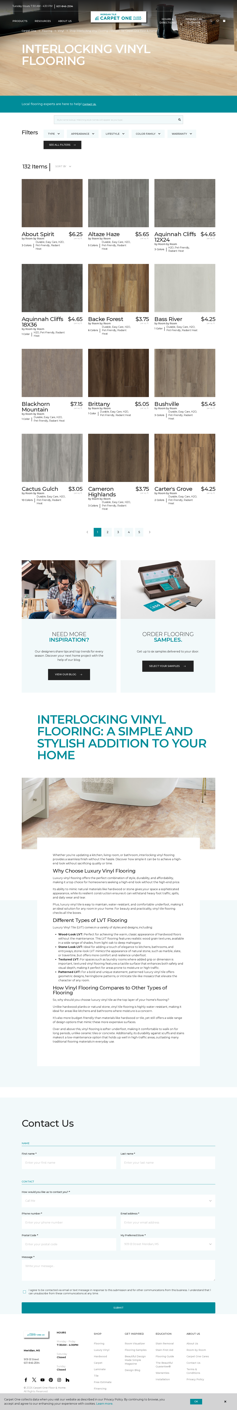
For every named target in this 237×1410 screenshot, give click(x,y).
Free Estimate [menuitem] (103, 1382)
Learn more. (104, 1403)
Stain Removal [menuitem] (165, 1343)
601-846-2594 (64, 6)
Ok (196, 1401)
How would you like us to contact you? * (46, 1192)
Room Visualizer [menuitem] (135, 1343)
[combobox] (115, 119)
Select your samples (164, 666)
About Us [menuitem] (192, 1343)
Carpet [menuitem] (98, 1362)
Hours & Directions (167, 21)
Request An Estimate (194, 21)
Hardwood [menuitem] (100, 1356)
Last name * (128, 1153)
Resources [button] (43, 21)
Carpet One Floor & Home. (49, 1387)
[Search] (179, 119)
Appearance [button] (80, 133)
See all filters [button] (59, 144)
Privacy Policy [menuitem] (195, 1379)
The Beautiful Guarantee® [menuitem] (164, 1364)
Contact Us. (89, 104)
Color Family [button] (145, 133)
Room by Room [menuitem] (196, 1350)
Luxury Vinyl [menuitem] (101, 1350)
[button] (211, 21)
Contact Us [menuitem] (193, 1362)
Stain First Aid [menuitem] (164, 1350)
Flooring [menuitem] (99, 1343)
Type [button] (51, 133)
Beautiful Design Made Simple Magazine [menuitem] (135, 1360)
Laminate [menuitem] (100, 1369)
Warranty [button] (179, 133)
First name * (29, 1153)
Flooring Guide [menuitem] (165, 1356)
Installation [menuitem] (163, 1379)
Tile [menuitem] (96, 1375)
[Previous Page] (87, 532)
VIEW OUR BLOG (65, 674)
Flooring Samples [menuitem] (136, 1350)
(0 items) (224, 21)
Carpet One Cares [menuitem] (198, 1356)
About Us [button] (65, 21)
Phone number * (32, 1213)
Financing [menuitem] (100, 1388)
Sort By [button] (60, 166)
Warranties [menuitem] (162, 1373)
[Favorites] (217, 21)
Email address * (130, 1213)
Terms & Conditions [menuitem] (193, 1371)
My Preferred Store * (133, 1235)
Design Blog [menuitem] (132, 1370)
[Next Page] (150, 532)
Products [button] (19, 21)
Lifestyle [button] (113, 133)
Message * (28, 1257)
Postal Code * (30, 1235)
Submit (118, 1307)
